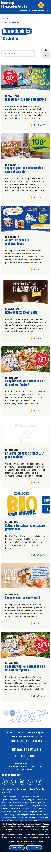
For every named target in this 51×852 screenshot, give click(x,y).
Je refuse (17, 848)
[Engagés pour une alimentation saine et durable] (25, 147)
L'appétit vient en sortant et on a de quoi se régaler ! (25, 383)
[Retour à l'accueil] (7, 3)
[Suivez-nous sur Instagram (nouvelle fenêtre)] (30, 782)
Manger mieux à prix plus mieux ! (25, 99)
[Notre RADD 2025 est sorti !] (25, 292)
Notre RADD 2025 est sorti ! (21, 312)
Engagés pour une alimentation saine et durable (24, 169)
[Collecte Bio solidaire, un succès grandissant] (25, 505)
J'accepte (34, 848)
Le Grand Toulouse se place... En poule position (24, 455)
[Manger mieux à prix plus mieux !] (25, 79)
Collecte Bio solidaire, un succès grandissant (25, 527)
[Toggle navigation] (48, 6)
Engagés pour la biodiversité (22, 598)
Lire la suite (39, 125)
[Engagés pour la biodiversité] (25, 577)
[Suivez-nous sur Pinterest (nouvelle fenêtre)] (39, 782)
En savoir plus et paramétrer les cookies (25, 841)
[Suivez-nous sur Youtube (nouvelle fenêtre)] (22, 782)
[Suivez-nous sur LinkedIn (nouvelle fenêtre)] (13, 782)
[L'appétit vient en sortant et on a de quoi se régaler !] (25, 360)
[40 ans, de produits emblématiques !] (25, 220)
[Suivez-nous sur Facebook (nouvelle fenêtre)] (4, 782)
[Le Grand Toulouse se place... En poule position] (25, 433)
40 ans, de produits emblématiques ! (19, 242)
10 (32, 718)
